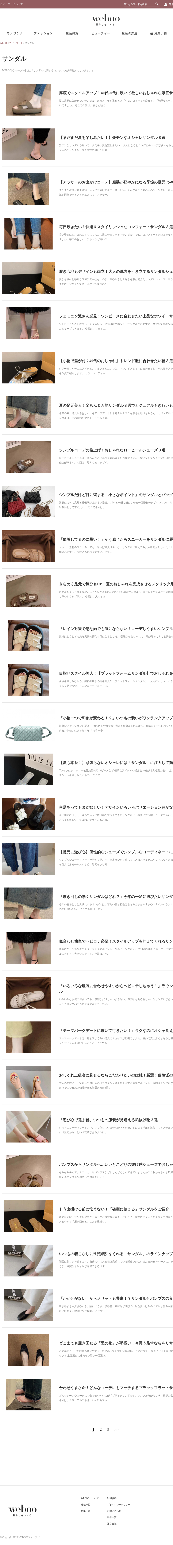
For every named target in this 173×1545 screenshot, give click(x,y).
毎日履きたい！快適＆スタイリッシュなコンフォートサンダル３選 (116, 227)
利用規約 (111, 1498)
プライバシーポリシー (118, 1504)
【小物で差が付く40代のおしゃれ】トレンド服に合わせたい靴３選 (116, 361)
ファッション (43, 33)
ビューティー (100, 33)
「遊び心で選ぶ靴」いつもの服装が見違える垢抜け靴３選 (108, 1120)
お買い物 (160, 33)
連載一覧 (85, 1504)
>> (116, 1429)
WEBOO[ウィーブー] (11, 43)
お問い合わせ (114, 1511)
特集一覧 (85, 1511)
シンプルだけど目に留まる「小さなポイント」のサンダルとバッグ (116, 495)
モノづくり (14, 33)
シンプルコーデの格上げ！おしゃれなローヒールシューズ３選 (112, 450)
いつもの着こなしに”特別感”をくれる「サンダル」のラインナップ (116, 1254)
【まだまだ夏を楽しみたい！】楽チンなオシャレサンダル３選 (112, 137)
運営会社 (111, 1523)
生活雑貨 (72, 33)
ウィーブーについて (11, 4)
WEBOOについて (90, 1498)
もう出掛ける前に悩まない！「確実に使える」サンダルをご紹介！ (116, 1209)
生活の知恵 (130, 33)
